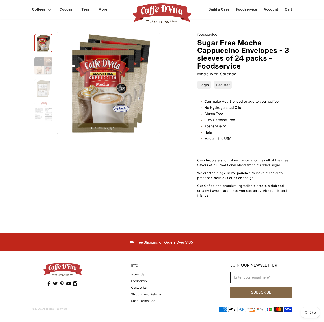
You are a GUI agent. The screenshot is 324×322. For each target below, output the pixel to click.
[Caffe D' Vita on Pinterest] (62, 285)
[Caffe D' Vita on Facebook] (48, 285)
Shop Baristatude (143, 301)
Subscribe (261, 292)
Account (271, 9)
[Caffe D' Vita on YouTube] (68, 285)
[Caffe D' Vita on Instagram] (75, 285)
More (102, 9)
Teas (85, 9)
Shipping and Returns (146, 294)
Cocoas (66, 9)
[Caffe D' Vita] (63, 270)
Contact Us (139, 287)
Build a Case (219, 9)
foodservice (207, 34)
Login (204, 85)
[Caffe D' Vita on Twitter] (55, 285)
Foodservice (246, 9)
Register (223, 85)
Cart (288, 9)
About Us (137, 274)
